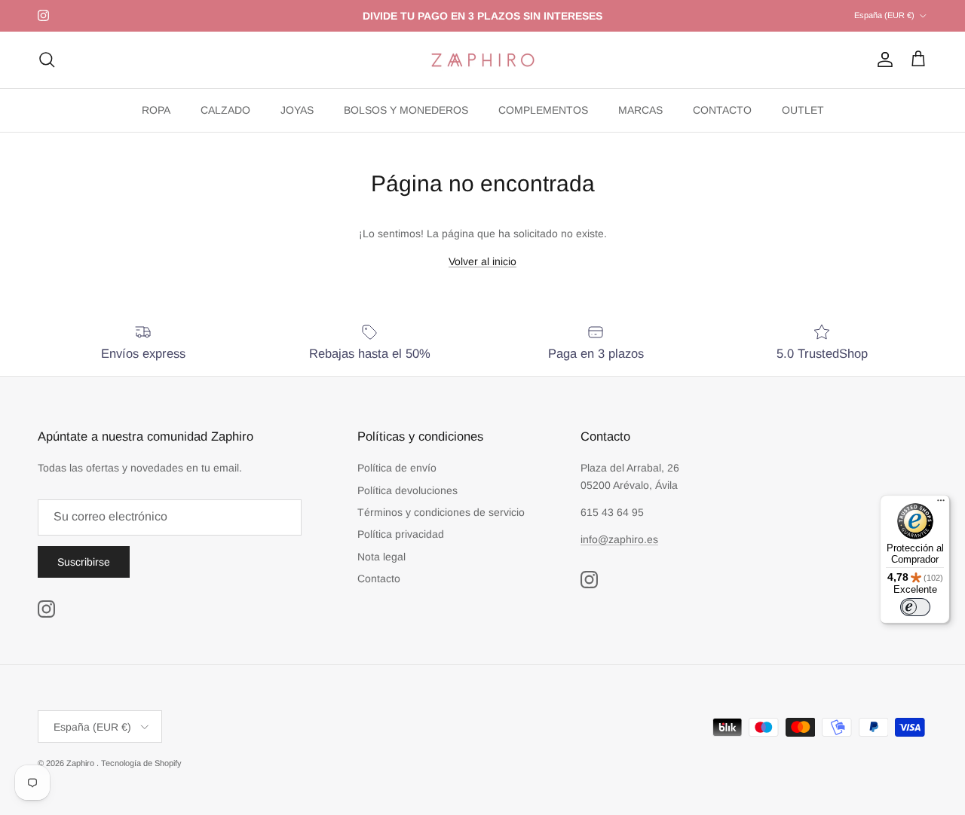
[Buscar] (47, 59)
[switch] (915, 607)
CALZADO (225, 110)
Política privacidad (400, 534)
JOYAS (297, 110)
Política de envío (397, 468)
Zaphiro (81, 763)
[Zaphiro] (482, 60)
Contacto (378, 578)
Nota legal (381, 557)
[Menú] (941, 504)
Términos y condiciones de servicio (441, 512)
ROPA (156, 110)
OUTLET (803, 110)
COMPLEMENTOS (543, 110)
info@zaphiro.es (619, 539)
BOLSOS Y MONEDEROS (406, 110)
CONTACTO (722, 110)
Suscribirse (83, 562)
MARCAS (640, 110)
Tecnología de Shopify (141, 763)
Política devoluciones (407, 490)
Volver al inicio (482, 261)
